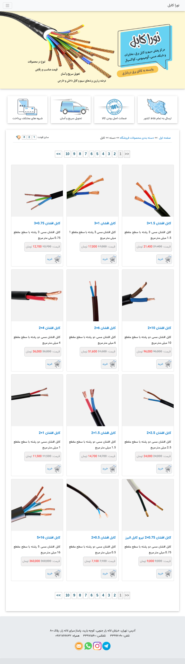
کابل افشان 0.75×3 (47, 223)
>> (58, 154)
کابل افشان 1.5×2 (103, 433)
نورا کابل (173, 5)
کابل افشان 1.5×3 (159, 223)
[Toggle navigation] (7, 5)
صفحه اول (164, 138)
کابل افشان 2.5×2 (159, 433)
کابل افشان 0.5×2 (103, 538)
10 (67, 154)
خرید (160, 259)
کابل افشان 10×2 (159, 328)
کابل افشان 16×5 (48, 538)
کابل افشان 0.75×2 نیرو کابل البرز (148, 538)
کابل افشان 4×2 (49, 328)
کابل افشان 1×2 (49, 433)
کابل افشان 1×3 (105, 223)
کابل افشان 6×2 (105, 328)
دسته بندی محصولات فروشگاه (137, 138)
